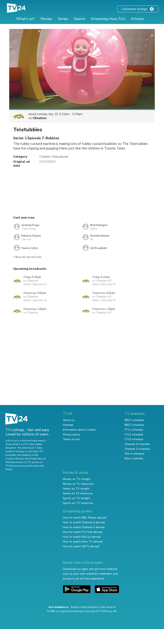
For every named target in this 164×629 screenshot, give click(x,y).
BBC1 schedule (134, 420)
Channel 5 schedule (137, 449)
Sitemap (68, 425)
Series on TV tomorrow (78, 493)
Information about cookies (79, 430)
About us (68, 420)
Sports (79, 18)
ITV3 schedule (134, 439)
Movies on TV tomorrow (78, 484)
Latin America (108, 607)
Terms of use (71, 439)
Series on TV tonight (76, 489)
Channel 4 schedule (137, 444)
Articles (137, 18)
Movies (46, 18)
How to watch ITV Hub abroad (82, 532)
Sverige (74, 607)
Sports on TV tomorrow (78, 503)
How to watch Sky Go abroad (82, 537)
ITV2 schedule (134, 434)
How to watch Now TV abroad (82, 541)
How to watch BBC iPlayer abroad (84, 518)
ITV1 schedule (134, 430)
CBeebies (40, 118)
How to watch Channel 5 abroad (84, 527)
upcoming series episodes (29, 465)
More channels (134, 458)
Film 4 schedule (134, 454)
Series (63, 18)
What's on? (25, 18)
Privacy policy (71, 434)
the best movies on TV (18, 462)
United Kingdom (89, 607)
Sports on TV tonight (76, 498)
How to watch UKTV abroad (81, 546)
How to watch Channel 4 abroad (84, 522)
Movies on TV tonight (76, 479)
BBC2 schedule (134, 425)
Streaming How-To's (108, 18)
